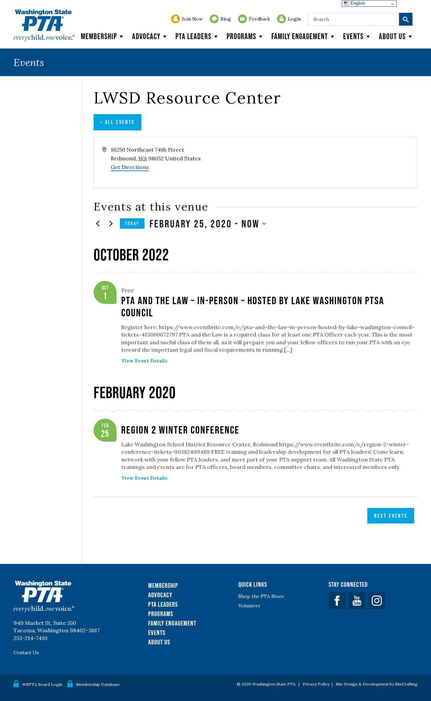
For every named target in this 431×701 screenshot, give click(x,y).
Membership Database (98, 684)
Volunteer (249, 606)
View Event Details (144, 361)
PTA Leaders (193, 36)
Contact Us (26, 652)
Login (294, 19)
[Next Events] (111, 224)
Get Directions (130, 167)
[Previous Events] (98, 224)
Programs (241, 36)
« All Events (117, 122)
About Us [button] (392, 36)
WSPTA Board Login (42, 684)
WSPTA (43, 25)
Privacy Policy (316, 684)
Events (353, 36)
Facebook (337, 600)
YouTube (357, 600)
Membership (99, 36)
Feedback (259, 19)
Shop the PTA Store (261, 596)
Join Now (192, 19)
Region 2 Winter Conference (180, 430)
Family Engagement (299, 36)
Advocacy (146, 36)
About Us (159, 642)
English (357, 3)
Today (132, 223)
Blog (226, 19)
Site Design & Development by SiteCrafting (377, 684)
